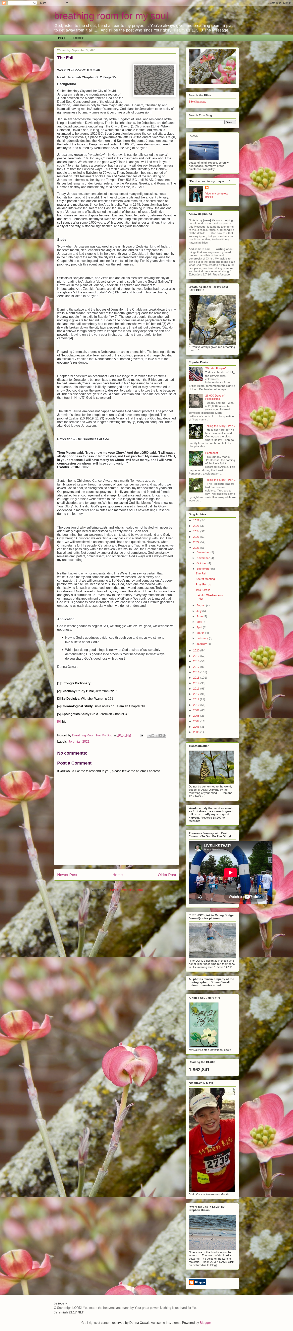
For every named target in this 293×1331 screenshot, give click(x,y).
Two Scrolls (203, 589)
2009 (196, 710)
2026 (196, 520)
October (202, 563)
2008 (196, 715)
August (201, 605)
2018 (196, 661)
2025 (196, 525)
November (203, 557)
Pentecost (211, 452)
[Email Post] (141, 735)
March (201, 632)
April (200, 627)
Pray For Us (203, 584)
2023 (196, 536)
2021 (196, 547)
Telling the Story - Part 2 (220, 425)
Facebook (78, 37)
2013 (196, 688)
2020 (196, 650)
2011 (196, 699)
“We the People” (215, 368)
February (203, 638)
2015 (196, 677)
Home (61, 37)
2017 (196, 666)
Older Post (167, 875)
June (200, 616)
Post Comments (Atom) (126, 890)
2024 (196, 531)
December (203, 552)
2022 (196, 542)
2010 (196, 704)
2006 (196, 726)
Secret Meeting (205, 578)
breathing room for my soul (111, 16)
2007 (196, 721)
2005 (196, 732)
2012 (196, 694)
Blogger (205, 1322)
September (204, 568)
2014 (196, 683)
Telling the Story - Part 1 (220, 479)
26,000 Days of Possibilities (214, 397)
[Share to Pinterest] (164, 736)
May (200, 621)
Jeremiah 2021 (78, 741)
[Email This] (149, 736)
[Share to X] (157, 736)
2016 (196, 672)
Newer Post (67, 875)
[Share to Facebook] (160, 736)
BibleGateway (197, 101)
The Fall (201, 573)
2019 (196, 655)
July (199, 611)
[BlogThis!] (153, 736)
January (202, 643)
